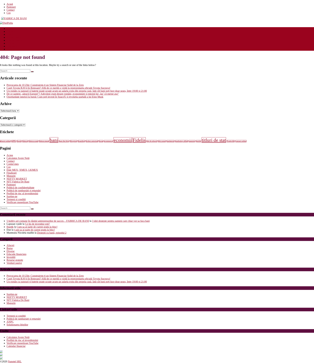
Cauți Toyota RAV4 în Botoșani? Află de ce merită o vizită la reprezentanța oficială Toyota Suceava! (58, 88)
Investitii (11, 31)
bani (54, 140)
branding (81, 141)
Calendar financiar (16, 346)
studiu (198, 141)
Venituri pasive (14, 37)
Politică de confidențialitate (20, 187)
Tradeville (231, 141)
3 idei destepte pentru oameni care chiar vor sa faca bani (121, 221)
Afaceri (10, 34)
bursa (101, 141)
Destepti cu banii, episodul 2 (51, 232)
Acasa (10, 155)
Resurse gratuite (15, 40)
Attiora (25, 141)
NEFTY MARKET (17, 178)
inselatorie (170, 141)
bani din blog (64, 141)
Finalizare (12, 172)
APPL (13, 141)
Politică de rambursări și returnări (24, 190)
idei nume (162, 141)
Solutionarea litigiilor (17, 324)
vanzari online (241, 141)
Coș (9, 12)
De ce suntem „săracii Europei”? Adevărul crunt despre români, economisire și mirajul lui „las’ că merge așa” (63, 93)
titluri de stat (214, 140)
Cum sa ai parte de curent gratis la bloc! (37, 226)
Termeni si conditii (16, 199)
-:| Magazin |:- (14, 46)
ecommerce (108, 141)
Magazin (11, 175)
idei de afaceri (152, 141)
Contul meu (13, 164)
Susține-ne (12, 196)
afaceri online (5, 141)
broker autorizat (92, 141)
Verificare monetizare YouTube (22, 202)
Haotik (10, 226)
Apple (19, 141)
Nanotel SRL (15, 361)
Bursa (10, 248)
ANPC (10, 321)
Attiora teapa (44, 141)
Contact (11, 10)
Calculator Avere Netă (18, 158)
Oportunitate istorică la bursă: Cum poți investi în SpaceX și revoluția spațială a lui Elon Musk (55, 96)
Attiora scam (33, 141)
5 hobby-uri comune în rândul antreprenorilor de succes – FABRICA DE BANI (48, 221)
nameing (192, 141)
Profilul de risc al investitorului (22, 193)
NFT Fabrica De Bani (18, 181)
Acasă (10, 4)
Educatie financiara (16, 28)
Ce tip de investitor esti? (37, 223)
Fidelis (139, 140)
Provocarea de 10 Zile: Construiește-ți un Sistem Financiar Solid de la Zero (45, 85)
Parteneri (11, 7)
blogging (73, 141)
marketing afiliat (181, 141)
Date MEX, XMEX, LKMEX (22, 169)
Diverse (11, 43)
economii (123, 140)
